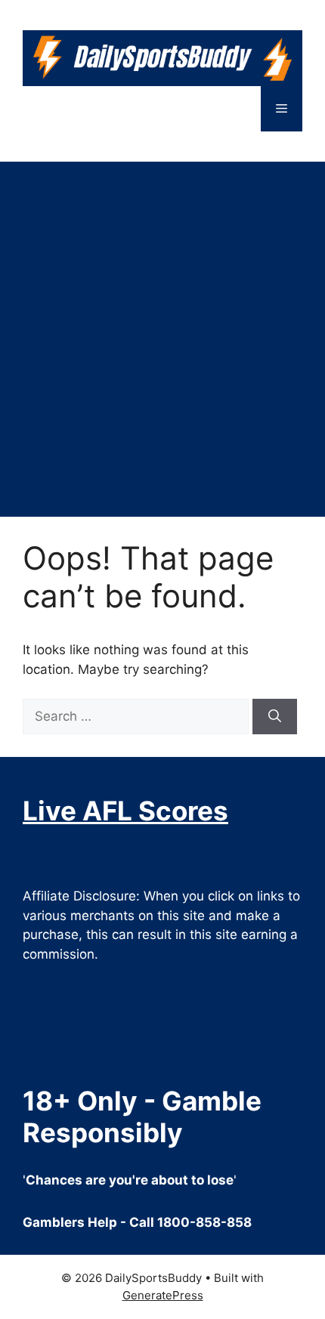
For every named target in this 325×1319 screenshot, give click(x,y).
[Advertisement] (162, 331)
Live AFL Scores (125, 810)
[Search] (274, 717)
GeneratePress (162, 1295)
